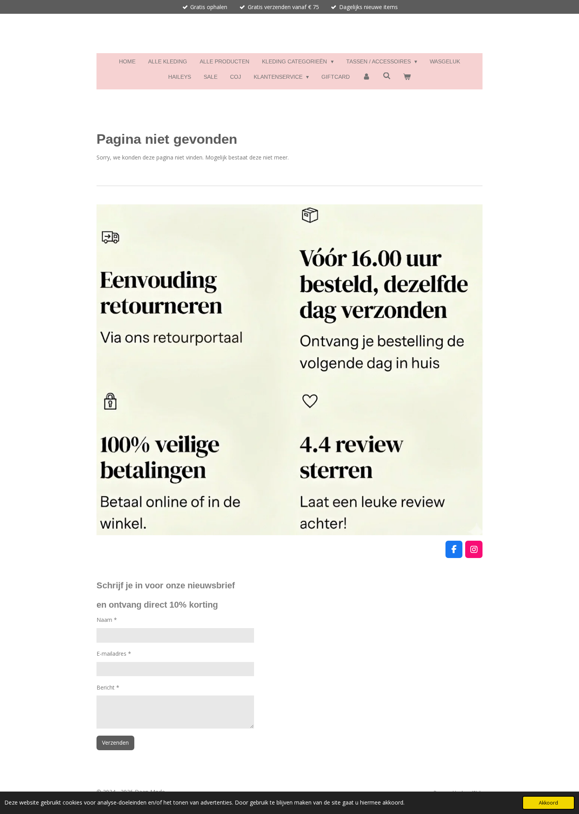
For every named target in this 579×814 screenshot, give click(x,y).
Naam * (106, 619)
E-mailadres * (113, 653)
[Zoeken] (387, 76)
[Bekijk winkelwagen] (407, 77)
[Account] (366, 77)
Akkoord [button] (548, 802)
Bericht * (107, 687)
